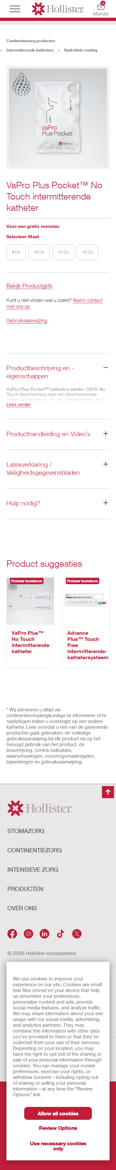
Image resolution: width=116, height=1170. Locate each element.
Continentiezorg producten (30, 40)
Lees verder (18, 404)
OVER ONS (22, 908)
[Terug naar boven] (108, 792)
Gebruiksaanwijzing (26, 320)
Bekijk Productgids (29, 286)
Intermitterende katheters (29, 50)
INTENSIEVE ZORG (32, 869)
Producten (25, 888)
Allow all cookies (58, 1113)
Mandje (101, 9)
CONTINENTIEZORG (34, 850)
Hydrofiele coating (80, 50)
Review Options (58, 1128)
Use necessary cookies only (58, 1145)
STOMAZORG (25, 830)
